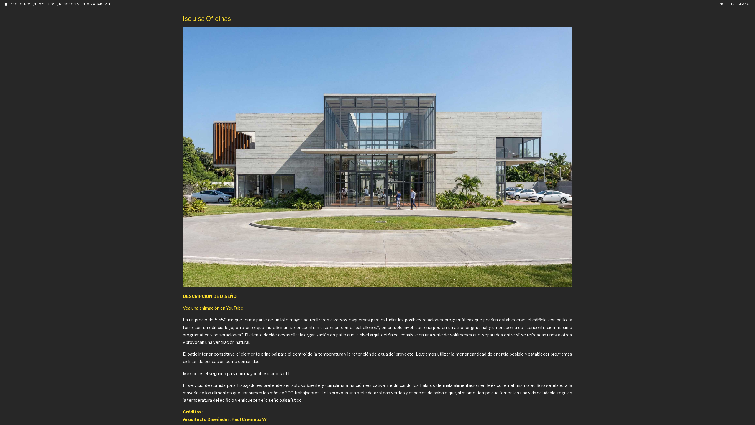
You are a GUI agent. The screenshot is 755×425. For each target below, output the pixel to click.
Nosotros (22, 4)
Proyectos (45, 4)
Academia (102, 4)
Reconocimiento (74, 4)
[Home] (6, 4)
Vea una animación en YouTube (213, 307)
